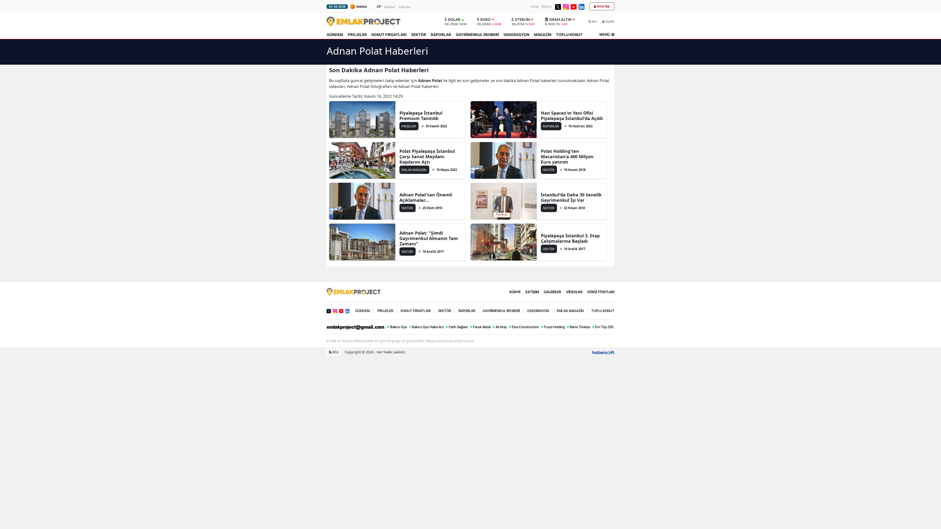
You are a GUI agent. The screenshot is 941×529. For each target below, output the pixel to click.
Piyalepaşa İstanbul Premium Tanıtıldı (420, 115)
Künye (535, 6)
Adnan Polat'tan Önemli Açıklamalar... (425, 197)
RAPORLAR (441, 34)
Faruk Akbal (480, 327)
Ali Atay (500, 327)
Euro (485, 19)
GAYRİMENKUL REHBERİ (477, 34)
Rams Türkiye (578, 327)
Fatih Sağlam (457, 327)
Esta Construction (524, 327)
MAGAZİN (542, 34)
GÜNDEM (335, 34)
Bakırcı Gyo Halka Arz (426, 327)
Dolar (454, 19)
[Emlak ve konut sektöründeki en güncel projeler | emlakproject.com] (354, 291)
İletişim (547, 6)
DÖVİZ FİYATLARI (600, 292)
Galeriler (404, 7)
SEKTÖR (418, 34)
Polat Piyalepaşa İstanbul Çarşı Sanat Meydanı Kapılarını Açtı (427, 156)
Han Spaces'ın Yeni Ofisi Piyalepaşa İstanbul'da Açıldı (572, 115)
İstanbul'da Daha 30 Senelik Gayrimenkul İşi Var (571, 197)
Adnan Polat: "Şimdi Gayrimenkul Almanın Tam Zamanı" (428, 238)
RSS (335, 352)
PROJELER (357, 34)
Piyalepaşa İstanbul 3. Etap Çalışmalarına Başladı (570, 238)
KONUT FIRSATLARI (389, 34)
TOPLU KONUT (569, 34)
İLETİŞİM (532, 292)
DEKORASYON (516, 34)
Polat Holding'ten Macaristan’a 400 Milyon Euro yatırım (567, 156)
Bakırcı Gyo (397, 327)
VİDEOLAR (574, 292)
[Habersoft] (603, 352)
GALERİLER (552, 292)
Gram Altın (560, 19)
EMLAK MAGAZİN (570, 311)
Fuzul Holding (553, 327)
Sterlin (522, 19)
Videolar (389, 7)
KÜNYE (515, 292)
